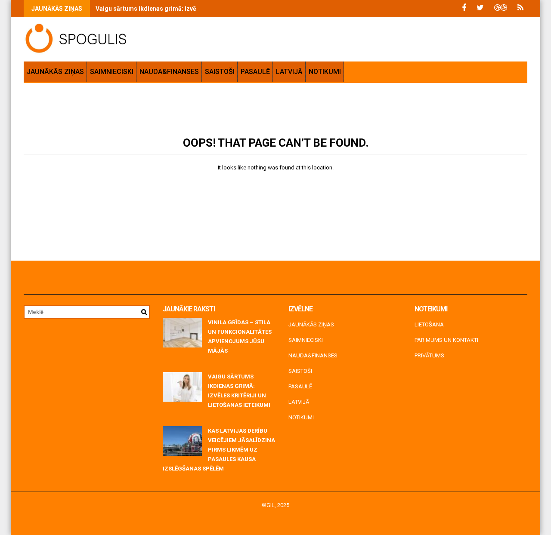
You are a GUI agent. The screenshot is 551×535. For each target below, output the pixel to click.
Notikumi (325, 72)
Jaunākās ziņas (55, 72)
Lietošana (429, 324)
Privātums (429, 355)
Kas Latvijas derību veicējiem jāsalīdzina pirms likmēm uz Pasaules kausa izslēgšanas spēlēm (219, 449)
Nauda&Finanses (169, 72)
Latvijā (289, 72)
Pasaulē (255, 72)
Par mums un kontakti (446, 340)
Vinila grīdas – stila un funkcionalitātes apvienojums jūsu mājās (240, 336)
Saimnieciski (111, 72)
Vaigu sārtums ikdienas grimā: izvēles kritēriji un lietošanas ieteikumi (195, 8)
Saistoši (220, 72)
